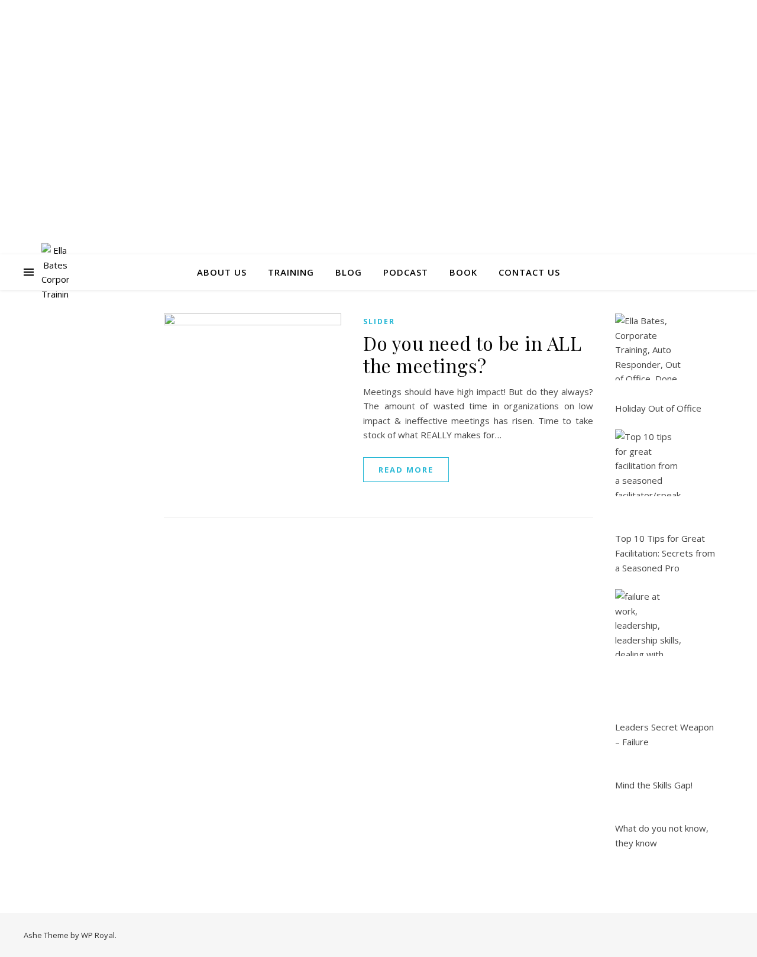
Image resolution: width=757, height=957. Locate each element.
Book (463, 272)
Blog (348, 272)
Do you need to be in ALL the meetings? (472, 354)
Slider (379, 321)
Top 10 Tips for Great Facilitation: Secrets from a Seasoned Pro (665, 552)
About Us (222, 272)
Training (291, 272)
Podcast (405, 272)
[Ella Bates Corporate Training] (55, 272)
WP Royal (98, 935)
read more (406, 469)
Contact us (529, 272)
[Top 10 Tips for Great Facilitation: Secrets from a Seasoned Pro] (648, 462)
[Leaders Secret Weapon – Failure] (648, 622)
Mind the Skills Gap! (654, 785)
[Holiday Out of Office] (648, 346)
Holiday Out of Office (658, 408)
